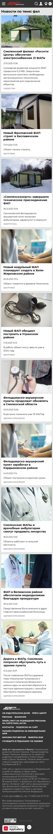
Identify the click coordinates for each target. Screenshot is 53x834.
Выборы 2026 (35, 737)
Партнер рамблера (25, 821)
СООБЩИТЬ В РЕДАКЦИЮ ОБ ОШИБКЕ (22, 741)
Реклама (7, 717)
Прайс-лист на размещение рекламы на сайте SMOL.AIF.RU (24, 722)
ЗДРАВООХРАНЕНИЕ (14, 418)
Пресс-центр (39, 713)
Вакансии (20, 717)
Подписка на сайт (27, 727)
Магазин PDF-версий (14, 737)
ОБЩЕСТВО (9, 88)
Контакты (8, 727)
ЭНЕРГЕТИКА (10, 224)
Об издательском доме (16, 713)
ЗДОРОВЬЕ (9, 154)
